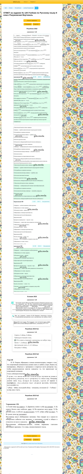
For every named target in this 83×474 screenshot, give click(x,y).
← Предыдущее (27, 24)
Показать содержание (32, 20)
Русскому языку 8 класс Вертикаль (34, 443)
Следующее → (36, 24)
